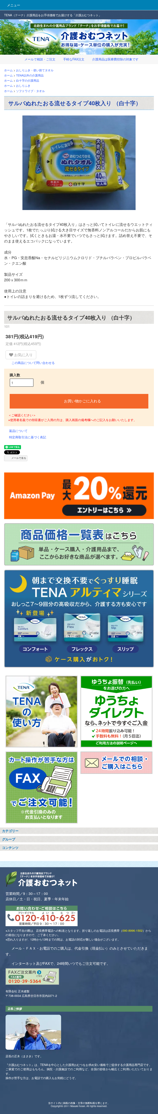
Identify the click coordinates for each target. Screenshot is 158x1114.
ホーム (8, 70)
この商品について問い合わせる (33, 362)
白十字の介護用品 (27, 80)
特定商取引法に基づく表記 (27, 437)
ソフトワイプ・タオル (30, 91)
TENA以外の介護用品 (30, 75)
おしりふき (23, 86)
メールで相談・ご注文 (39, 59)
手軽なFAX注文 (73, 59)
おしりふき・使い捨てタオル (34, 70)
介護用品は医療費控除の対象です (115, 59)
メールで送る (18, 457)
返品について (18, 430)
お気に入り (23, 354)
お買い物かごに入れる (82, 400)
